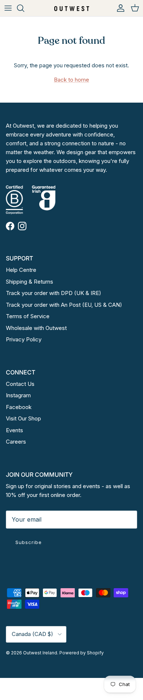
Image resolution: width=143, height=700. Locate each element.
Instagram (18, 395)
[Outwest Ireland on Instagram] (22, 226)
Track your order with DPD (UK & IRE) (53, 292)
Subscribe (28, 542)
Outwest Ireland (40, 652)
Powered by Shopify (81, 652)
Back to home (71, 79)
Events (14, 430)
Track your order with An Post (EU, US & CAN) (64, 304)
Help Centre (21, 269)
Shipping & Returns (29, 281)
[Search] (24, 8)
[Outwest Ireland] (71, 7)
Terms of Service (28, 316)
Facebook (19, 407)
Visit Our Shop (23, 418)
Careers (16, 441)
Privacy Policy (23, 339)
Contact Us (20, 383)
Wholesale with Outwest (36, 327)
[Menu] (8, 8)
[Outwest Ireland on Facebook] (10, 226)
